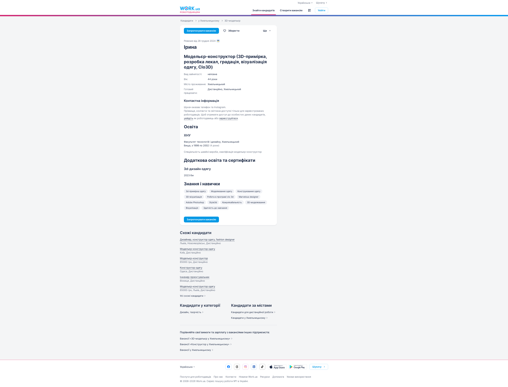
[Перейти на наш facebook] (228, 367)
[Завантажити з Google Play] (297, 367)
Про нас (218, 376)
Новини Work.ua (248, 376)
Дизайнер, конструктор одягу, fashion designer (207, 239)
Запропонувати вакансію (201, 30)
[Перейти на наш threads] (237, 367)
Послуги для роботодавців (195, 376)
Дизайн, (190, 312)
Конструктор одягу (191, 267)
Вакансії (195, 350)
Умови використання (299, 376)
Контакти (231, 376)
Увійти (321, 10)
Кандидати (252, 312)
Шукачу (320, 2)
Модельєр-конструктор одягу (197, 249)
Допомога (278, 376)
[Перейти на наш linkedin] (254, 367)
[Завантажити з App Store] (277, 367)
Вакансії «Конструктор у (204, 344)
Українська (186, 366)
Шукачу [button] (316, 366)
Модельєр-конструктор (194, 258)
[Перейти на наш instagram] (245, 367)
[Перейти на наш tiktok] (262, 367)
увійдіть (188, 118)
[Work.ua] (190, 9)
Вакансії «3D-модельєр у (205, 338)
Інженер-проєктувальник (194, 277)
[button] (309, 10)
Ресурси (265, 376)
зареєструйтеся (228, 118)
